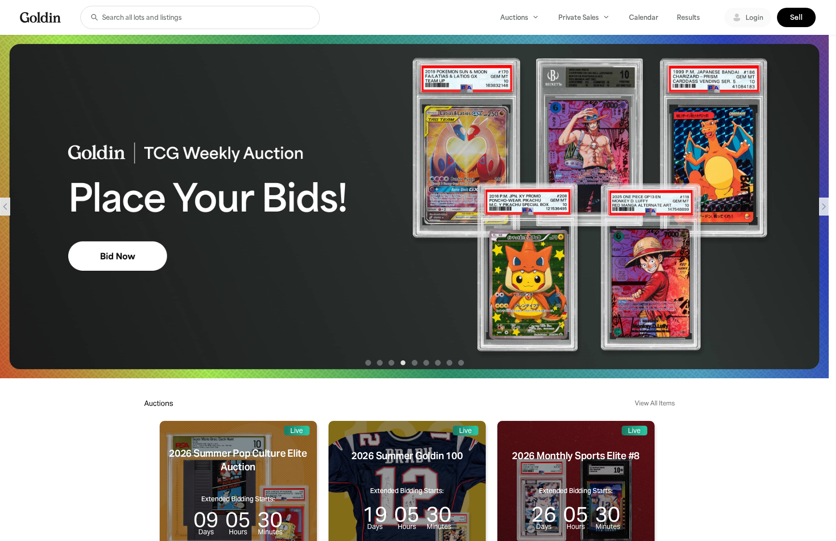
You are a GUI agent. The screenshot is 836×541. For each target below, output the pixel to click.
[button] (94, 17)
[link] (40, 17)
